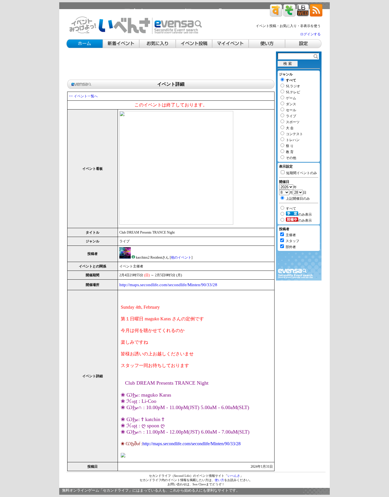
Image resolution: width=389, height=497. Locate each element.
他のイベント (181, 257)
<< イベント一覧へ (83, 96)
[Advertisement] (171, 64)
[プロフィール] (133, 257)
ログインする (310, 34)
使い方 (219, 480)
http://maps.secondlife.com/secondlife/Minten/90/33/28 (168, 284)
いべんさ (234, 475)
